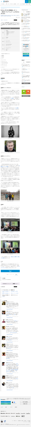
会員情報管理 (19, 420)
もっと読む (3, 296)
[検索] (6, 3)
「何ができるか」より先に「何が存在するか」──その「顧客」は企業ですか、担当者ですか (26, 81)
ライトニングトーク (8, 47)
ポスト (16, 286)
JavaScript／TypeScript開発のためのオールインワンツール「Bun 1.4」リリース (26, 24)
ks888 (14, 314)
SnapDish (17, 365)
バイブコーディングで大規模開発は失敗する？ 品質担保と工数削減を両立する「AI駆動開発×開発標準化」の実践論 (26, 14)
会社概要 (25, 420)
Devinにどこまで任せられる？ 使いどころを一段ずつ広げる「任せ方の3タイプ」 (26, 32)
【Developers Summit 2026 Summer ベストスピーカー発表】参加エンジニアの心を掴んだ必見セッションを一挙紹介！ (26, 20)
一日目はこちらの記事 (13, 256)
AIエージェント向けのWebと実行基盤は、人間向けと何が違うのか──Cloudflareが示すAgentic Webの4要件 (26, 35)
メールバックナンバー (26, 51)
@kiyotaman (7, 371)
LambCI (10, 314)
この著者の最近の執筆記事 (9, 309)
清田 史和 (13, 371)
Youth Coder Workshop (9, 44)
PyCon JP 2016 (8, 312)
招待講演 (7, 37)
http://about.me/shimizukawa (13, 332)
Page (3, 41)
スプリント (7, 48)
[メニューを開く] (1, 1)
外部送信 (29, 421)
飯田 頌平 (17, 378)
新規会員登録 (26, 53)
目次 (10, 28)
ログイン (26, 55)
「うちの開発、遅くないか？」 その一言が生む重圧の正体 (26, 26)
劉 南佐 (13, 387)
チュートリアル (8, 40)
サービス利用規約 (28, 420)
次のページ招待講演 (10, 271)
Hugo (8, 314)
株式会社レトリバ (16, 320)
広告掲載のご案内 (25, 403)
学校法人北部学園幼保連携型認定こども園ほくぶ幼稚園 (12, 369)
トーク (7, 38)
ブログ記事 (11, 98)
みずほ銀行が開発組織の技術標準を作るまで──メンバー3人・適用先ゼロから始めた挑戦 (26, 18)
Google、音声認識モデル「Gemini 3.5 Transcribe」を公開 (26, 40)
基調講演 (7, 30)
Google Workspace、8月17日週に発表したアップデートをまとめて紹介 (26, 29)
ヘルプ (12, 420)
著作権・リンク (15, 420)
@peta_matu (9, 348)
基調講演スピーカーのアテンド (10, 32)
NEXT (16, 274)
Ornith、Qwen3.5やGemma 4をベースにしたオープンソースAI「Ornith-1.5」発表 (26, 38)
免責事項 (22, 420)
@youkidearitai (8, 358)
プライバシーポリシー (25, 421)
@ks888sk (7, 315)
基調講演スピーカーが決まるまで (10, 31)
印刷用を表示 (3, 286)
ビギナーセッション (8, 45)
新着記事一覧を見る (26, 83)
